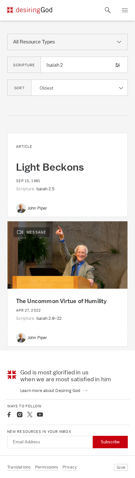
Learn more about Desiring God (50, 390)
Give (121, 467)
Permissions (46, 467)
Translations (18, 467)
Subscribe (110, 441)
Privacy (70, 467)
